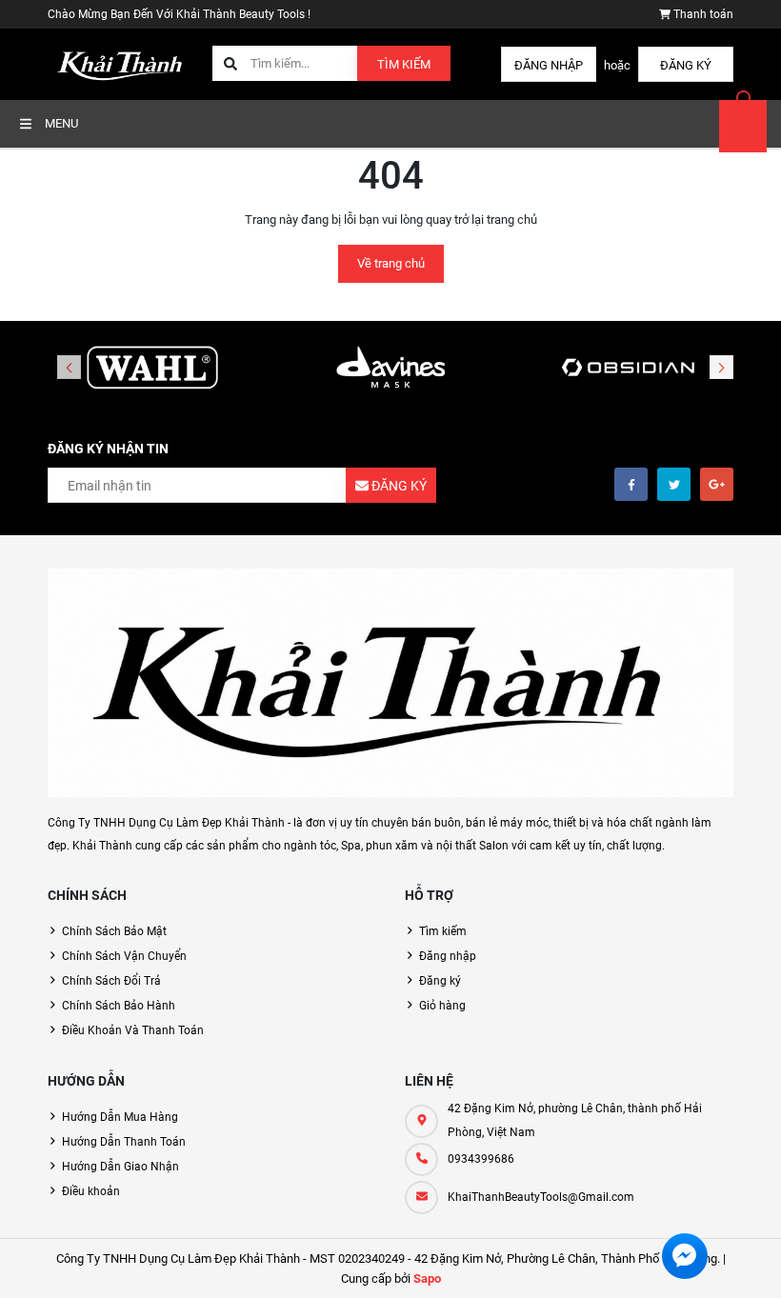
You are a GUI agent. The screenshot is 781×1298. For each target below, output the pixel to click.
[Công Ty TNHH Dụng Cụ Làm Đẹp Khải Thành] (390, 682)
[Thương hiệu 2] (390, 368)
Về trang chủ (391, 263)
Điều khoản (91, 1191)
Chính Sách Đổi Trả (111, 981)
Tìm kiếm (404, 64)
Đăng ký (685, 65)
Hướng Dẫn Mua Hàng (120, 1117)
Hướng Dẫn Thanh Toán (124, 1141)
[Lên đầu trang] (755, 1262)
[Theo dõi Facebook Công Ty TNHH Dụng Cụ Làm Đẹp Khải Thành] (631, 484)
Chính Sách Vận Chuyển (124, 956)
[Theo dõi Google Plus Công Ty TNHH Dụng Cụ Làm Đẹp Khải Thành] (716, 484)
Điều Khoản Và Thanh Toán (133, 1030)
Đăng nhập (548, 65)
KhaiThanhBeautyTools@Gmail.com (541, 1197)
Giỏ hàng (442, 1005)
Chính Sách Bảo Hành (118, 1005)
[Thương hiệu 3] (628, 368)
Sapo (427, 1278)
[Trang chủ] (123, 63)
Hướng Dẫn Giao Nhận (120, 1166)
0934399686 (481, 1159)
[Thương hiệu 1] (152, 368)
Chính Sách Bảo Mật (114, 931)
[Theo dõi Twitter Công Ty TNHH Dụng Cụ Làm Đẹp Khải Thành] (674, 484)
